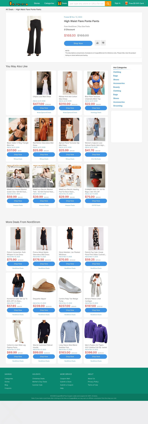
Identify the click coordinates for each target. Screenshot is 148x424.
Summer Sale (37, 385)
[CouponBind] (20, 3)
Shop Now (78, 43)
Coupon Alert (65, 378)
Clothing (117, 72)
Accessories (119, 83)
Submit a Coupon (66, 385)
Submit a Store (65, 382)
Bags (115, 76)
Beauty (116, 87)
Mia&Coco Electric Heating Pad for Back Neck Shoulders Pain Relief (69, 191)
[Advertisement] (18, 92)
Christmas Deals (38, 378)
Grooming (117, 106)
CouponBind (73, 398)
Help (62, 388)
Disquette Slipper (39, 299)
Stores (37, 3)
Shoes (116, 79)
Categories (49, 3)
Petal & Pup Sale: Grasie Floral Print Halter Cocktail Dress (95, 254)
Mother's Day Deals (39, 382)
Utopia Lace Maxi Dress (42, 96)
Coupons (8, 388)
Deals (64, 3)
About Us (91, 378)
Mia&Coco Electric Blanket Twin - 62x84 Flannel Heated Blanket (44, 191)
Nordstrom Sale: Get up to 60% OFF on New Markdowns (17, 301)
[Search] (108, 3)
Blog (6, 385)
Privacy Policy (93, 382)
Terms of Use (93, 385)
